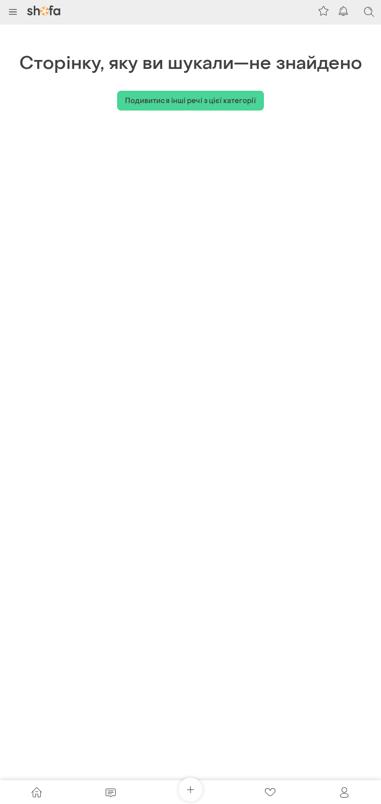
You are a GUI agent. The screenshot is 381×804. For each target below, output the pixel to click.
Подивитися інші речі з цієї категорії (190, 101)
